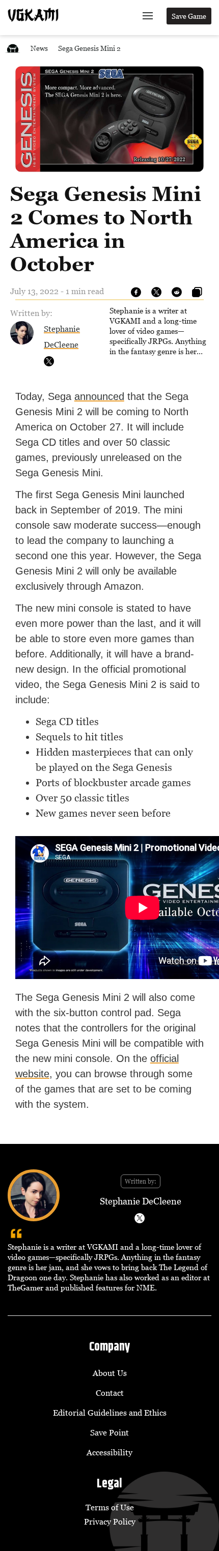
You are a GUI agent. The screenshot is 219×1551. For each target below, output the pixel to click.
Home (12, 48)
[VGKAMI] (33, 15)
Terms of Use (110, 1507)
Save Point (109, 1432)
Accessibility (109, 1452)
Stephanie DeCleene (140, 1201)
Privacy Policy (109, 1521)
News (39, 48)
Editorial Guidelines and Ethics (110, 1412)
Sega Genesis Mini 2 (89, 48)
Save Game (189, 16)
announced (99, 396)
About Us (110, 1372)
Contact (110, 1392)
